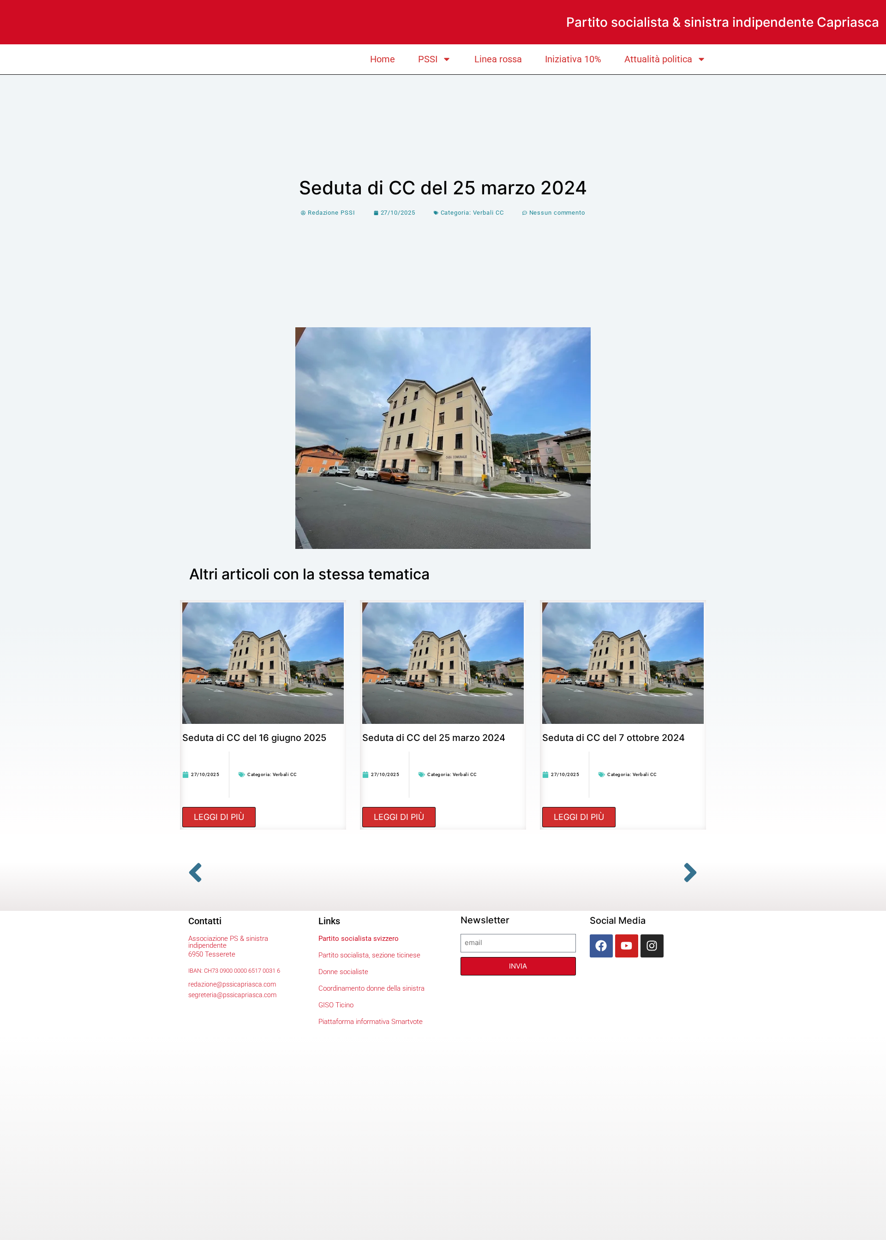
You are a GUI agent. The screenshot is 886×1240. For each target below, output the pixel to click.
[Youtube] (626, 945)
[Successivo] (574, 872)
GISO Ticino (335, 1005)
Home (382, 59)
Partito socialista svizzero (358, 938)
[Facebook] (601, 945)
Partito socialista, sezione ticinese (369, 955)
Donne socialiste (343, 972)
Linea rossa (498, 59)
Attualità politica (658, 59)
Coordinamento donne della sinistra (371, 988)
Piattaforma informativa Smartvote (370, 1021)
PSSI (427, 59)
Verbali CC (488, 212)
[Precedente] (311, 872)
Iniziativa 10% (573, 59)
